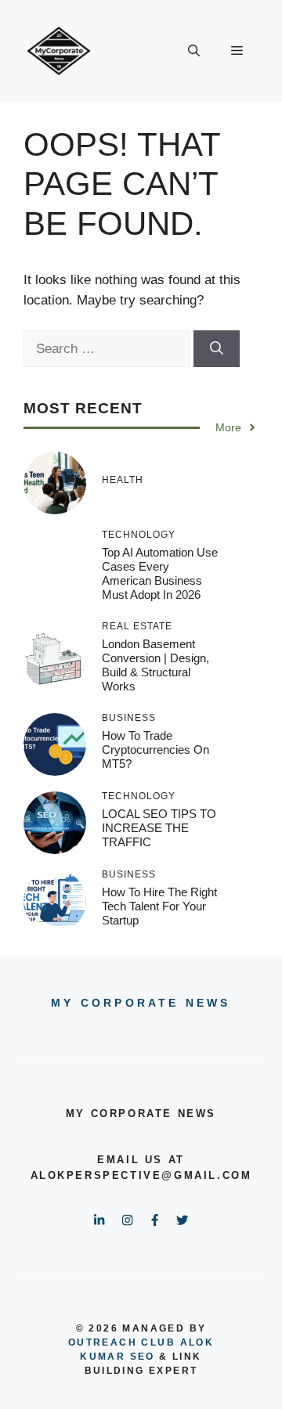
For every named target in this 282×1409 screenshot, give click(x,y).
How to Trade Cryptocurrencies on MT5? (155, 749)
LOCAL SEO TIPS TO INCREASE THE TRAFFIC (159, 828)
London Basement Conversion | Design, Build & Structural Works (155, 665)
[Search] (216, 349)
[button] (193, 50)
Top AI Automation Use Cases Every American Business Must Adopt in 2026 (160, 573)
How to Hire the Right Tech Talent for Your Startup (159, 906)
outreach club (121, 1342)
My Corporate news (140, 1002)
